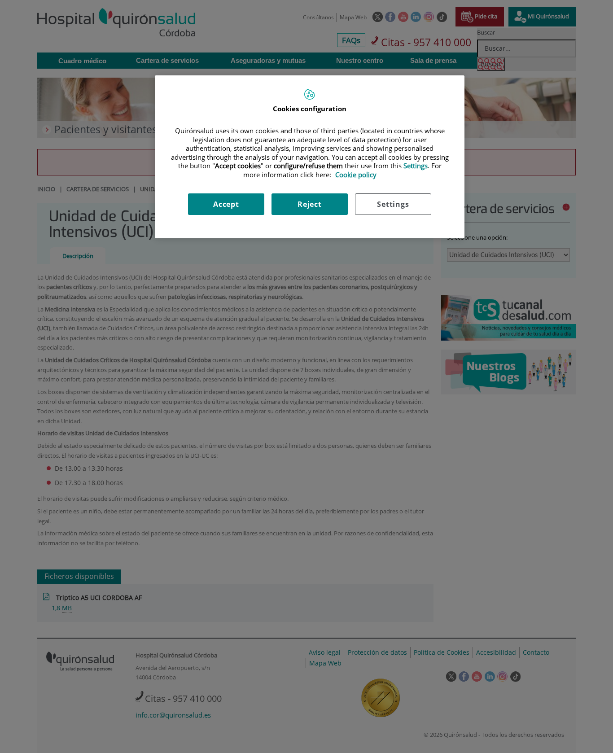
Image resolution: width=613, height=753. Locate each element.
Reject (310, 204)
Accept (226, 204)
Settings (393, 204)
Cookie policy (356, 174)
